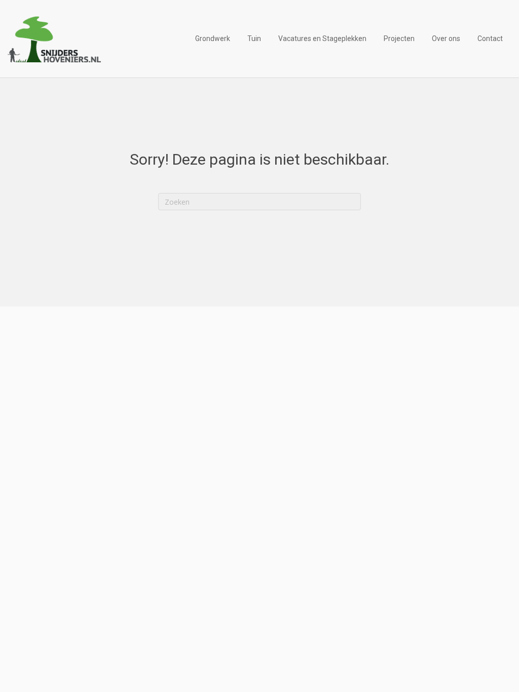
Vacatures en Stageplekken (322, 38)
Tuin (254, 38)
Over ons (446, 38)
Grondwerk (212, 38)
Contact (490, 38)
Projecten (399, 38)
